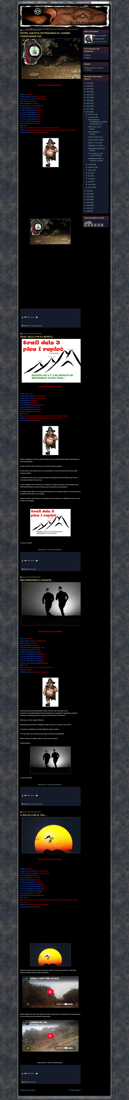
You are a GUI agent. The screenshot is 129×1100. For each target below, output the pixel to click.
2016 (88, 112)
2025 (88, 86)
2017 (88, 109)
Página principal (28, 2)
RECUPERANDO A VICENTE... (36, 580)
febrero (90, 187)
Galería (70, 2)
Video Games (73, 1098)
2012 (88, 199)
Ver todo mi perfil (100, 41)
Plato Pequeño (100, 35)
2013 (88, 197)
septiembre (92, 167)
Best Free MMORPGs (57, 1098)
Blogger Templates (77, 1096)
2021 (88, 97)
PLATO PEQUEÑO (61, 1096)
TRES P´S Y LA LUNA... (95, 143)
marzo (90, 184)
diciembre (91, 114)
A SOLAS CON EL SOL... (33, 815)
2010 (88, 205)
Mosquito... (34, 569)
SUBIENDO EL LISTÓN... (96, 145)
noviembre (91, 117)
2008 (88, 211)
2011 (88, 202)
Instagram (87, 57)
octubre (90, 164)
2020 (88, 100)
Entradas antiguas (75, 1090)
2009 (88, 208)
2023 (88, 91)
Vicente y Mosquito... (37, 325)
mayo (90, 178)
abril (89, 181)
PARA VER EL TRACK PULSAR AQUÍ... (50, 550)
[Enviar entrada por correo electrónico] (36, 317)
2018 (88, 106)
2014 (88, 194)
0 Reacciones (30, 317)
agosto (90, 170)
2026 (88, 83)
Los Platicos (42, 2)
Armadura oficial (57, 2)
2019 (88, 103)
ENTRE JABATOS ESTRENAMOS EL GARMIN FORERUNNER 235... (45, 35)
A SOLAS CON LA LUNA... (96, 140)
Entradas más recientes (27, 1090)
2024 (88, 89)
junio (90, 176)
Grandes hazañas (83, 2)
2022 (88, 94)
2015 (88, 191)
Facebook (87, 55)
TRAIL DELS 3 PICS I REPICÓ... (37, 336)
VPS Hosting (67, 1098)
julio (89, 173)
